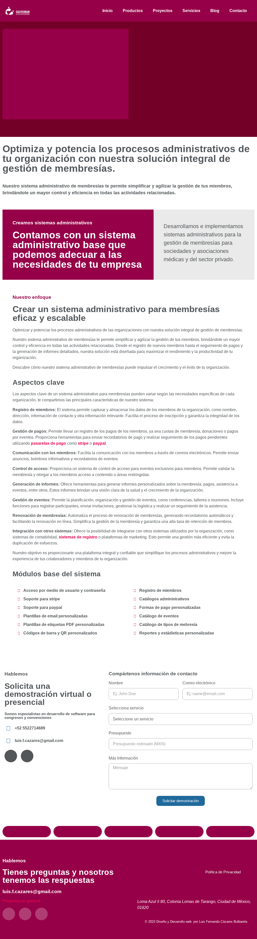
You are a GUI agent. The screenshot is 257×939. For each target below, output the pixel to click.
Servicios (191, 11)
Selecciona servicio (126, 708)
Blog (214, 11)
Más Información (123, 758)
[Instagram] (27, 756)
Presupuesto (120, 733)
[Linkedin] (41, 914)
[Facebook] (11, 756)
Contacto (238, 11)
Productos (133, 11)
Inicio (107, 11)
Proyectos (162, 11)
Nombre (116, 683)
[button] (27, 831)
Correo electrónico (198, 683)
